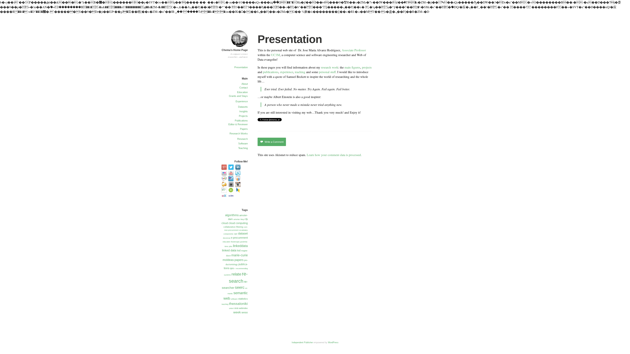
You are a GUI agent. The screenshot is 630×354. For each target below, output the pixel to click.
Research (242, 139)
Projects (243, 116)
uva (236, 308)
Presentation (241, 67)
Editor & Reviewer (238, 124)
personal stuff (327, 72)
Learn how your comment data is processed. (334, 155)
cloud (224, 223)
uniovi (231, 308)
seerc (239, 287)
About (245, 83)
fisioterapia (235, 242)
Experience (242, 101)
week (237, 312)
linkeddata (240, 246)
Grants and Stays (238, 96)
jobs (230, 246)
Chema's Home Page (235, 50)
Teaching (243, 148)
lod (239, 250)
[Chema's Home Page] (239, 47)
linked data (229, 250)
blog (242, 219)
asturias (236, 219)
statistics (243, 298)
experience (286, 72)
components (228, 234)
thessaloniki (238, 303)
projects (367, 67)
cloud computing (238, 223)
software (234, 299)
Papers (244, 129)
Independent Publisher (302, 342)
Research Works (239, 133)
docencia (226, 238)
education (226, 242)
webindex (243, 308)
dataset (243, 233)
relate (236, 274)
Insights (243, 111)
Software (243, 143)
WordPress (333, 342)
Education (242, 92)
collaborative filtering (233, 227)
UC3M (275, 55)
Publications (241, 120)
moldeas (228, 260)
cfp (246, 219)
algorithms (232, 215)
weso (245, 312)
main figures (352, 67)
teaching (300, 72)
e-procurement (239, 237)
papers (238, 260)
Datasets (243, 106)
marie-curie (239, 255)
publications (270, 72)
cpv (235, 234)
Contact (243, 87)
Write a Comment (274, 141)
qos (232, 268)
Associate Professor (354, 50)
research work (329, 67)
